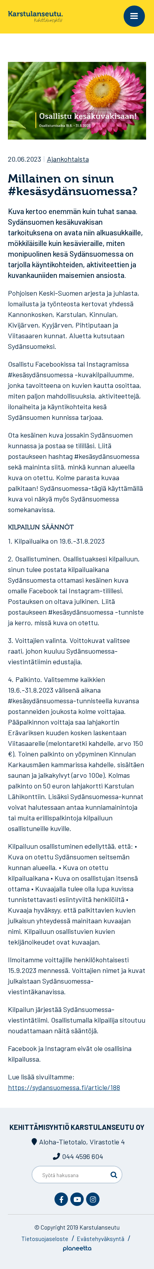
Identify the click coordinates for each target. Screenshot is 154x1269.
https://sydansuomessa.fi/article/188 (64, 1087)
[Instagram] (93, 1199)
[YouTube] (77, 1199)
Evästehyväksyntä (100, 1238)
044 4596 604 (82, 1156)
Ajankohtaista (68, 159)
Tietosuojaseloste (44, 1238)
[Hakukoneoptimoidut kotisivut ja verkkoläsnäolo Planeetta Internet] (77, 1249)
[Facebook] (61, 1199)
